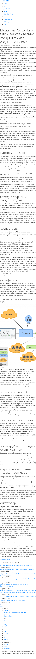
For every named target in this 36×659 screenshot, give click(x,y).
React (5, 646)
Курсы (6, 24)
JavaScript (7, 9)
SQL (5, 637)
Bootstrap (7, 648)
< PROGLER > (5, 1)
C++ (5, 17)
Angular (6, 644)
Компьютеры (8, 19)
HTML (5, 11)
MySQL (6, 639)
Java (5, 6)
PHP (5, 635)
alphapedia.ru (18, 658)
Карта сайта (8, 616)
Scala (5, 623)
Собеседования (9, 22)
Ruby (5, 625)
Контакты (7, 610)
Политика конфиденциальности (15, 612)
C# (4, 621)
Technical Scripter (9, 14)
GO (5, 627)
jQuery (6, 633)
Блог (5, 3)
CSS (5, 631)
